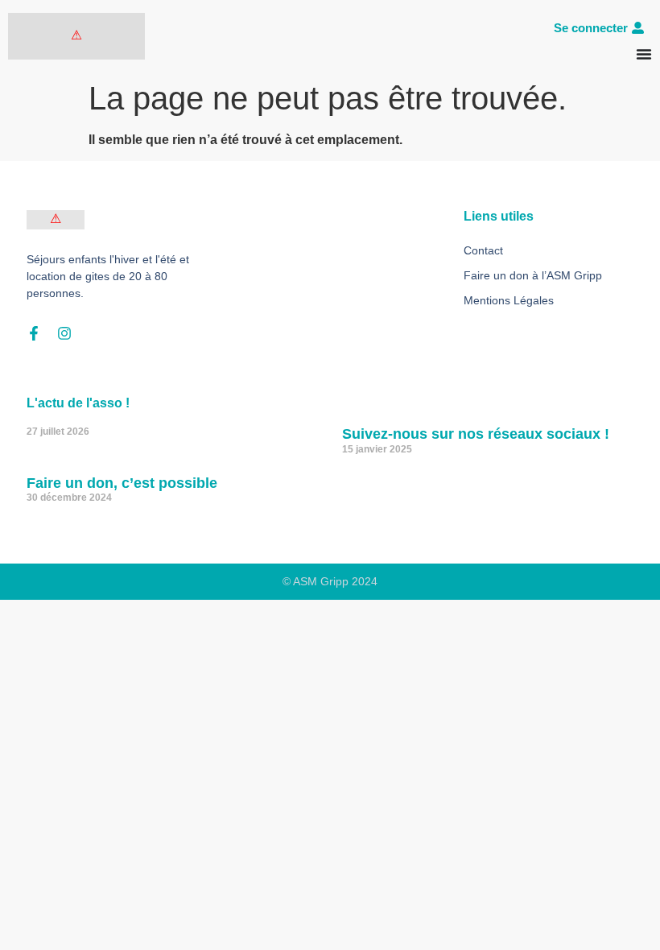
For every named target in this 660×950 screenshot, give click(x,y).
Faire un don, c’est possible (122, 483)
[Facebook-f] (34, 333)
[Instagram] (64, 333)
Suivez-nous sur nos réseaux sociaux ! (475, 434)
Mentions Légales (509, 300)
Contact (483, 250)
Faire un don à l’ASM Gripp (533, 275)
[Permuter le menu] (644, 54)
